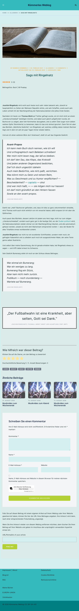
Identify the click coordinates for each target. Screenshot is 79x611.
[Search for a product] (76, 5)
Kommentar (14, 436)
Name (12, 455)
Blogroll (5, 575)
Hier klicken (23, 489)
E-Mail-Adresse (15, 465)
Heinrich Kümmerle (20, 68)
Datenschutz (46, 570)
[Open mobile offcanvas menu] (3, 5)
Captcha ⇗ (29, 491)
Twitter (29, 369)
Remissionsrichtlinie (48, 580)
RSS (4, 580)
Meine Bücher (7, 588)
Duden (5, 369)
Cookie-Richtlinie (47, 575)
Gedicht (13, 369)
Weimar (37, 369)
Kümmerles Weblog (39, 5)
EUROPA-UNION (8, 592)
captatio (32, 182)
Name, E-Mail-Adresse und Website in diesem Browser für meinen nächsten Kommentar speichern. (38, 479)
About (14, 570)
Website (44, 465)
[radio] (4, 358)
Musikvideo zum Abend (38, 403)
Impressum (6, 570)
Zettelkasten (7, 597)
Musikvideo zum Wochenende (9, 404)
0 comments (61, 68)
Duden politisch (65, 221)
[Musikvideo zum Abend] (39, 390)
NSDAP (21, 369)
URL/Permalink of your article (14, 535)
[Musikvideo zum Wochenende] (13, 390)
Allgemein (50, 68)
